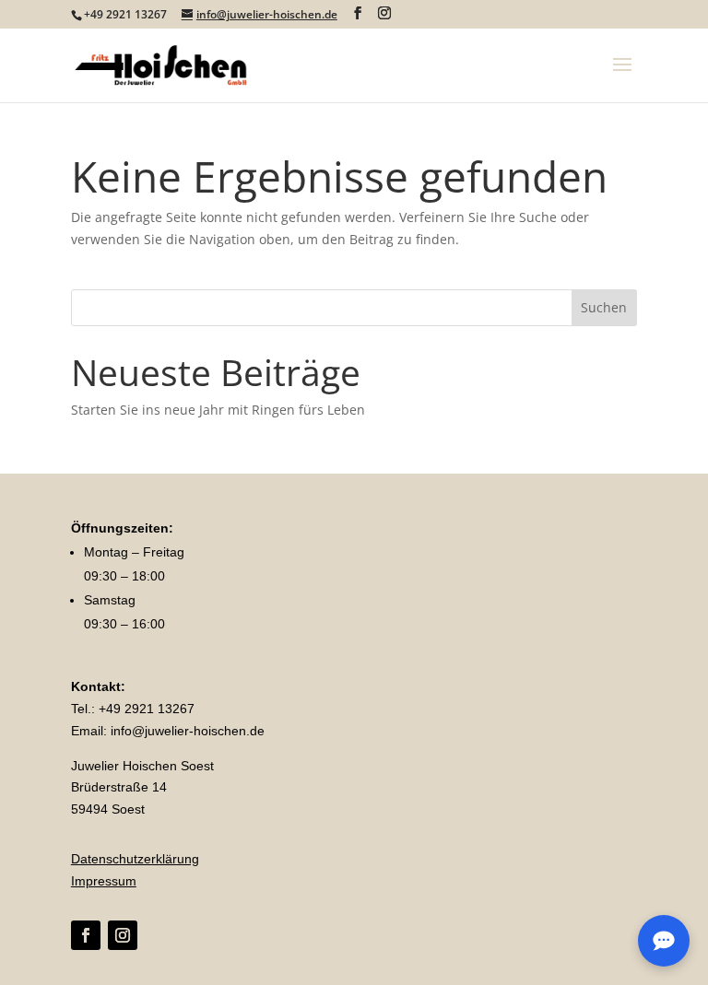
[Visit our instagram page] (384, 13)
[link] (161, 64)
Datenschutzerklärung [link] (135, 858)
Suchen (604, 307)
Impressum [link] (103, 881)
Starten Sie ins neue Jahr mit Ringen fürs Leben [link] (218, 409)
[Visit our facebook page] (357, 13)
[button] (622, 76)
